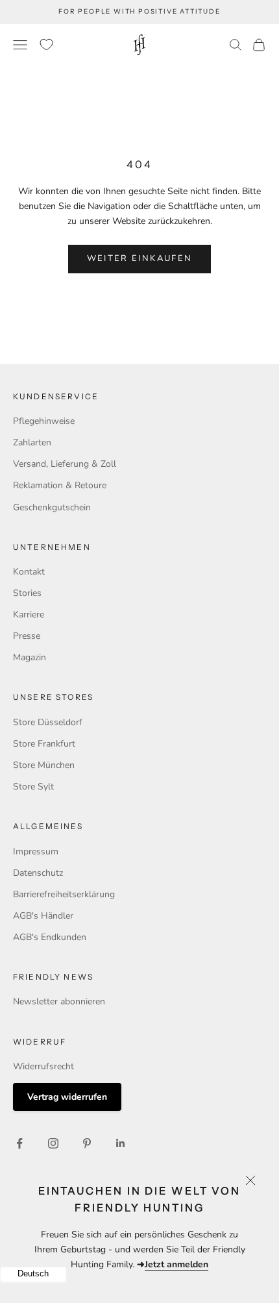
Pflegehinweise (44, 421)
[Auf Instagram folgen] (53, 1143)
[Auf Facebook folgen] (19, 1143)
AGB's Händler (43, 916)
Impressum (35, 851)
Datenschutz (38, 873)
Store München (44, 765)
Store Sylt (33, 786)
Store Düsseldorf (47, 722)
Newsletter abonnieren (59, 1001)
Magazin (29, 657)
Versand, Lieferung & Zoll (64, 464)
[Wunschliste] (46, 44)
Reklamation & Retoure (59, 485)
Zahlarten (32, 442)
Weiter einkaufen (139, 258)
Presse (26, 636)
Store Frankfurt (44, 744)
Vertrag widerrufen (67, 1097)
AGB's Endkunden (49, 937)
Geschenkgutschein (52, 507)
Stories (27, 593)
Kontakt (29, 571)
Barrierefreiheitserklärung (64, 894)
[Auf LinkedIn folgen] (120, 1143)
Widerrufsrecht (43, 1066)
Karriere (28, 614)
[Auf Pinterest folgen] (86, 1143)
